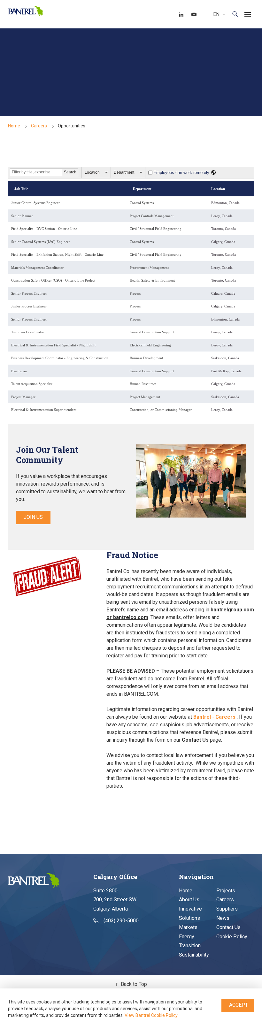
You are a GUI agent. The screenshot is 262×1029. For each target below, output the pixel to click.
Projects (225, 891)
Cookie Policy (231, 937)
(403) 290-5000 (121, 921)
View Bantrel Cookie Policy (151, 1015)
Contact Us (228, 927)
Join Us (33, 517)
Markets (188, 927)
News (222, 918)
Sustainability (194, 955)
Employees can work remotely (181, 172)
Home (14, 125)
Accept (238, 1005)
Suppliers (227, 909)
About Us (189, 900)
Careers (39, 125)
